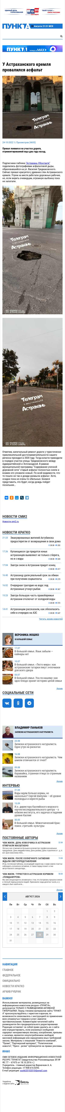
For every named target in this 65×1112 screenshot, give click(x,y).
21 (40, 929)
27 (32, 934)
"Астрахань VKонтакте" (38, 163)
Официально (11, 980)
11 (18, 923)
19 (25, 929)
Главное (7, 970)
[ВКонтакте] (6, 498)
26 (25, 934)
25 (18, 934)
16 (54, 923)
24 (11, 934)
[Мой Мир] (17, 498)
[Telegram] (27, 498)
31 (11, 940)
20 (32, 929)
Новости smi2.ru (10, 521)
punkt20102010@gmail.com (33, 1070)
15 (47, 923)
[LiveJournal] (22, 498)
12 (25, 923)
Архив (60, 688)
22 (47, 929)
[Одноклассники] (11, 498)
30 (54, 934)
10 (11, 923)
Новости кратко (13, 986)
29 (47, 934)
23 (54, 929)
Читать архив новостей (51, 619)
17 (11, 929)
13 (32, 923)
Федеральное (11, 975)
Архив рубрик (11, 991)
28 (40, 934)
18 (18, 929)
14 (40, 923)
